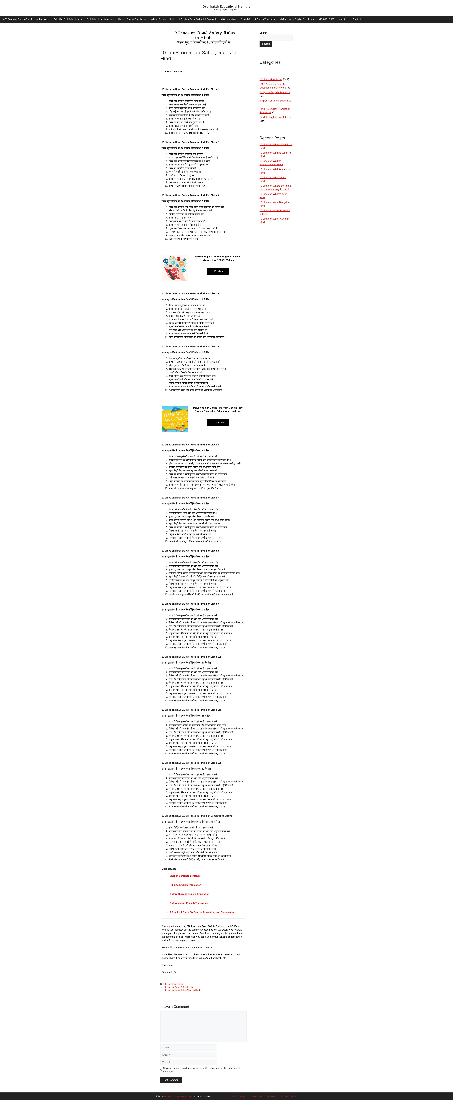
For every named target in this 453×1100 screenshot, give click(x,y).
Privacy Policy (257, 1096)
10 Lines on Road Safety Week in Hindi (182, 990)
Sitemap (293, 1096)
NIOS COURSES (326, 19)
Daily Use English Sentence (275, 92)
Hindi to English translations (275, 117)
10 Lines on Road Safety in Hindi (179, 987)
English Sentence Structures (275, 100)
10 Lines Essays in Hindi (162, 19)
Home (235, 1096)
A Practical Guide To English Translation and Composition (207, 19)
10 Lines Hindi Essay (173, 984)
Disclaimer (270, 1096)
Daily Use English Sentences (68, 19)
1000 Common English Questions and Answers (25, 19)
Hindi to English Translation (132, 19)
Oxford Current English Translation (258, 19)
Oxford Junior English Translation (297, 19)
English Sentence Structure (100, 19)
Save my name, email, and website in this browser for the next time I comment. (201, 1070)
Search (263, 32)
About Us (343, 19)
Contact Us (358, 19)
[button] (449, 19)
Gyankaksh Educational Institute (226, 6)
